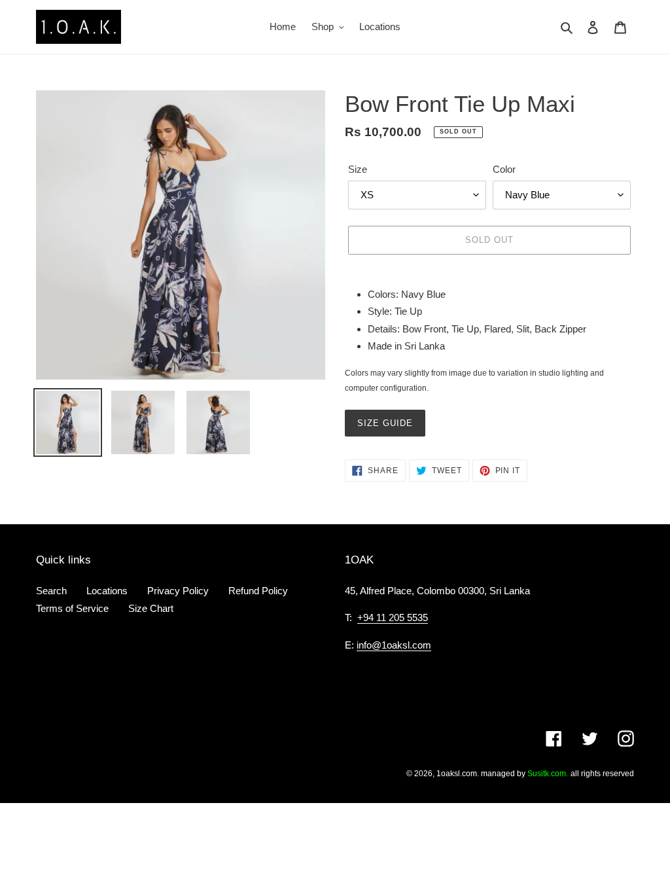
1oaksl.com (456, 773)
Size (357, 169)
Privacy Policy (178, 590)
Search (51, 590)
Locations (107, 590)
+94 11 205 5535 (392, 617)
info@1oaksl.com (394, 645)
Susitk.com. (547, 773)
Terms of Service (72, 608)
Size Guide (385, 423)
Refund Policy (258, 590)
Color (504, 169)
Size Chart (150, 608)
